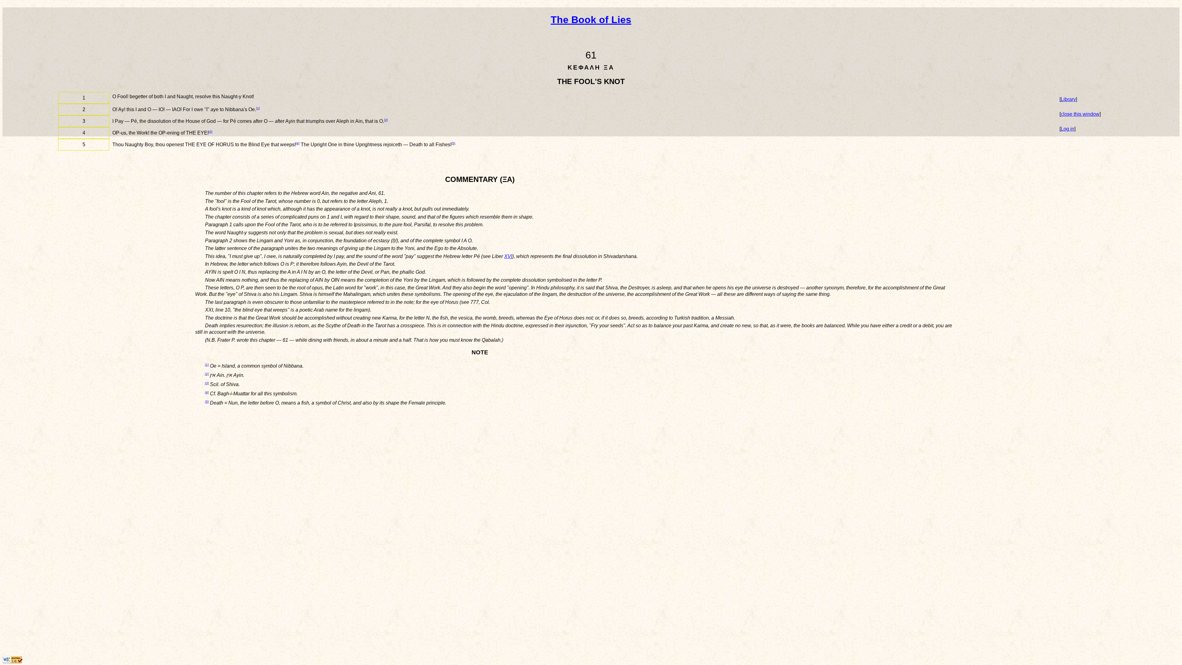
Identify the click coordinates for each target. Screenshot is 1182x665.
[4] (298, 143)
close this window (1080, 114)
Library (1068, 99)
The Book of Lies (591, 19)
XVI (508, 256)
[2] (386, 120)
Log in (1067, 128)
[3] (210, 131)
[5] (453, 143)
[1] (258, 108)
